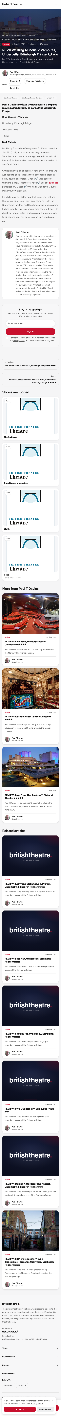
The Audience (10, 437)
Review (32, 35)
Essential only (45, 1409)
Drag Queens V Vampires (15, 483)
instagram (8, 1385)
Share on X (15, 81)
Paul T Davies (22, 232)
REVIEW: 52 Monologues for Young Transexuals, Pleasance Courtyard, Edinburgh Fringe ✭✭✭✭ (29, 1261)
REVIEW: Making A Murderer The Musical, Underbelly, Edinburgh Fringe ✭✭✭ (28, 1185)
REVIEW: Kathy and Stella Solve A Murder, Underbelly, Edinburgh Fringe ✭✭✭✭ (28, 885)
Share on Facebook (35, 81)
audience (53, 182)
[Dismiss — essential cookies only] (53, 1400)
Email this (14, 88)
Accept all (19, 1409)
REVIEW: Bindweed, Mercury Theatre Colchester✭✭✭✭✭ (25, 643)
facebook (22, 1385)
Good (6, 575)
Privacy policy (19, 340)
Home (5, 35)
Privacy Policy (37, 1403)
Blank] (7, 529)
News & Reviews (18, 35)
